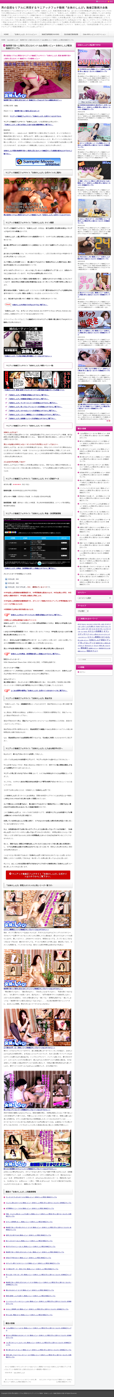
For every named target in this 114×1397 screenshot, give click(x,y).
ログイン (82, 672)
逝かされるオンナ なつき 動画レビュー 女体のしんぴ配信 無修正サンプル (30, 1290)
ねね (31, 1366)
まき (87, 629)
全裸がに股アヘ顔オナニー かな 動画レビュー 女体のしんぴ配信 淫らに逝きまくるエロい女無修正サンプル (94, 530)
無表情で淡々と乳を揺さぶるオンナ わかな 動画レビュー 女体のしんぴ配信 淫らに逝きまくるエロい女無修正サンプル (94, 561)
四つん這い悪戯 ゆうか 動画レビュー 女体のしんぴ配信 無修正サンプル (29, 1315)
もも (104, 628)
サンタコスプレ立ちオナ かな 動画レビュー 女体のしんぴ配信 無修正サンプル (31, 1197)
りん (82, 631)
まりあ (93, 628)
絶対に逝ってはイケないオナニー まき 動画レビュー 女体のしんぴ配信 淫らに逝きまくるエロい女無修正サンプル (94, 467)
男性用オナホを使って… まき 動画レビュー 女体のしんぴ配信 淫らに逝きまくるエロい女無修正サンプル (95, 498)
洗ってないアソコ (87, 643)
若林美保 (101, 648)
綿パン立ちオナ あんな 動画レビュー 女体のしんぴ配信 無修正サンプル (29, 1241)
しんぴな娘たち (90, 626)
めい (101, 628)
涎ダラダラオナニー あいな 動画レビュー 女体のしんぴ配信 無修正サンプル (30, 1246)
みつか (98, 629)
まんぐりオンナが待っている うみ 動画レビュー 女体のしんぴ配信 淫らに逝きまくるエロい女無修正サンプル (94, 514)
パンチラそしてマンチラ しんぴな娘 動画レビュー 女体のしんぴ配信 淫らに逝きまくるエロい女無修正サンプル (94, 506)
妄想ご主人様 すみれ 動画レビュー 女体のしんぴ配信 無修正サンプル (28, 1235)
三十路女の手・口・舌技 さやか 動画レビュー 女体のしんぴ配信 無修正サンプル (32, 1269)
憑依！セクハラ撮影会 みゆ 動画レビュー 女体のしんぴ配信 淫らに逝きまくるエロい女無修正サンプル (95, 545)
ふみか (83, 629)
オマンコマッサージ (23, 1366)
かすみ (95, 624)
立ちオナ (96, 645)
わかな (85, 631)
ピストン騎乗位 (38, 1366)
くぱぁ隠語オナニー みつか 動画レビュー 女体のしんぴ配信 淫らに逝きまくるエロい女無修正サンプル (95, 436)
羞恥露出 (39, 1369)
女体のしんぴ (55, 1366)
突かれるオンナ (89, 645)
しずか (83, 626)
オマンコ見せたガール (96, 634)
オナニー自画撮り (10, 1366)
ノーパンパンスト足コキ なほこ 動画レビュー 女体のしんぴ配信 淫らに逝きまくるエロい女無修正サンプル (94, 490)
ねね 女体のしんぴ (19, 1372)
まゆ (90, 629)
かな (98, 624)
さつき (107, 624)
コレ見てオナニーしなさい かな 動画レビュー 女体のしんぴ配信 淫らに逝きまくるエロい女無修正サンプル (94, 451)
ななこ (107, 626)
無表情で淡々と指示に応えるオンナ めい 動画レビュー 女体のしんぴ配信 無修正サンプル (35, 1252)
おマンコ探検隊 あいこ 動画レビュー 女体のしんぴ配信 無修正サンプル (29, 1222)
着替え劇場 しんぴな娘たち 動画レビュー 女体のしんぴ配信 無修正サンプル (30, 1296)
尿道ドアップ (65, 1366)
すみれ (98, 626)
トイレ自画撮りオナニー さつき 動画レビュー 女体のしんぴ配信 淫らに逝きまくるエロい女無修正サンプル (94, 582)
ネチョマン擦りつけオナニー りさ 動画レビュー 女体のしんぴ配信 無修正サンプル (33, 1263)
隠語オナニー (47, 1369)
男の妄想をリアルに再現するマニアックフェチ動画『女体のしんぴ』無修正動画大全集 (54, 7)
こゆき (102, 624)
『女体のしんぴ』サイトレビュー (25, 34)
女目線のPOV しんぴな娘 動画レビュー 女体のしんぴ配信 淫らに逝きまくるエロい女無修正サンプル (95, 475)
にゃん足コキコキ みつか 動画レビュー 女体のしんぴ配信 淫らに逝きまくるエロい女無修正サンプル (95, 553)
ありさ (80, 624)
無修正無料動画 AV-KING (50, 34)
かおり (91, 624)
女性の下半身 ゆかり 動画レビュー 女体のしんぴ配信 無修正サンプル (28, 1258)
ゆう (107, 629)
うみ (87, 624)
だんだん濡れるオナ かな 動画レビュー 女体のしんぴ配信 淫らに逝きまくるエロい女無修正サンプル (38, 1203)
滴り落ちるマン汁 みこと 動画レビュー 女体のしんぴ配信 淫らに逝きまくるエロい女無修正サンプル (38, 1350)
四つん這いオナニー (83, 640)
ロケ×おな (47, 1366)
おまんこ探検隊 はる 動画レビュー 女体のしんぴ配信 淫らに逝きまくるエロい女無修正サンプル (37, 1309)
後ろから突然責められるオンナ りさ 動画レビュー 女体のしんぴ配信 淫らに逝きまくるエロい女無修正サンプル (94, 443)
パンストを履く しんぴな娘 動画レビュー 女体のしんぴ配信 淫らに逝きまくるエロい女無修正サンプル (95, 537)
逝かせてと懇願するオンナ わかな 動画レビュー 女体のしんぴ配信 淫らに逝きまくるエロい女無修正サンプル (94, 483)
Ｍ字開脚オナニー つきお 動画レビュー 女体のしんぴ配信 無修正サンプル (30, 1208)
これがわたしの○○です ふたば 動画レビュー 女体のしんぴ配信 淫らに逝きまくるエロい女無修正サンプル (95, 522)
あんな (84, 624)
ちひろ (102, 626)
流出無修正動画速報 (71, 34)
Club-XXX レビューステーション (94, 34)
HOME (6, 34)
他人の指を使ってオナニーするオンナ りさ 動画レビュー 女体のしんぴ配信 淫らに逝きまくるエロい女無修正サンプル (94, 569)
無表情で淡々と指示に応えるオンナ (25, 1369)
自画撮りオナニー (93, 648)
